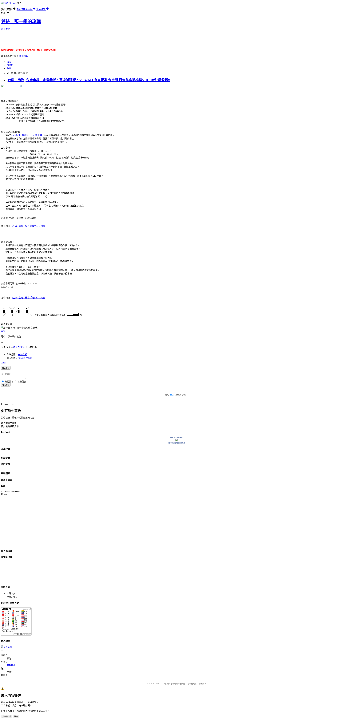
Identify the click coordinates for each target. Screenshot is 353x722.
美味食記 (22, 354)
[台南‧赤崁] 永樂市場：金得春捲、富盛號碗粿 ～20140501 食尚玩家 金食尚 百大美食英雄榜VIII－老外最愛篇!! (88, 80)
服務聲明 (202, 684)
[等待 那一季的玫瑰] (176, 440)
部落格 (10, 65)
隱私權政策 (192, 684)
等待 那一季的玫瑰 (21, 21)
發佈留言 (5, 385)
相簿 (9, 61)
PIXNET (156, 684)
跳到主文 (5, 29)
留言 (22, 347)
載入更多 (5, 368)
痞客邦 (16, 347)
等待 (3, 331)
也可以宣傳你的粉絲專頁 (176, 443)
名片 (9, 68)
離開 (16, 717)
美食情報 (23, 56)
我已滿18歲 (6, 717)
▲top (3, 362)
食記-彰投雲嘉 (25, 358)
